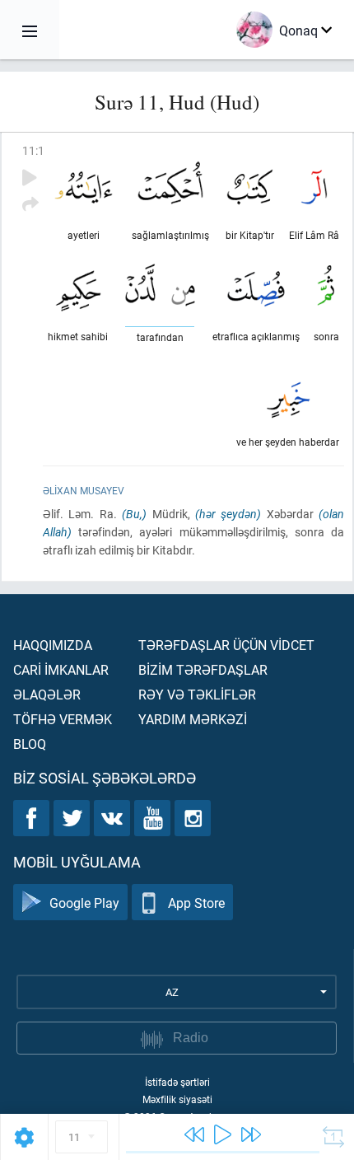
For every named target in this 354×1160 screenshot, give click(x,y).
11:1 (33, 150)
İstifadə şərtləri (177, 1081)
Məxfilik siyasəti (177, 1099)
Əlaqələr (47, 694)
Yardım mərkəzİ (192, 718)
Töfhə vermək (62, 718)
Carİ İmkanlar (61, 669)
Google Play (84, 902)
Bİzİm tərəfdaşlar (203, 669)
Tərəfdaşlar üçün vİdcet (226, 644)
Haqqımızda (52, 644)
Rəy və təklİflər (197, 694)
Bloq (29, 743)
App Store (196, 902)
